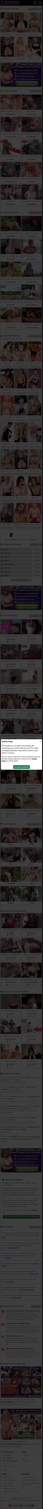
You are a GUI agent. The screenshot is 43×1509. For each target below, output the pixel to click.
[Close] (40, 741)
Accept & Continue (21, 767)
